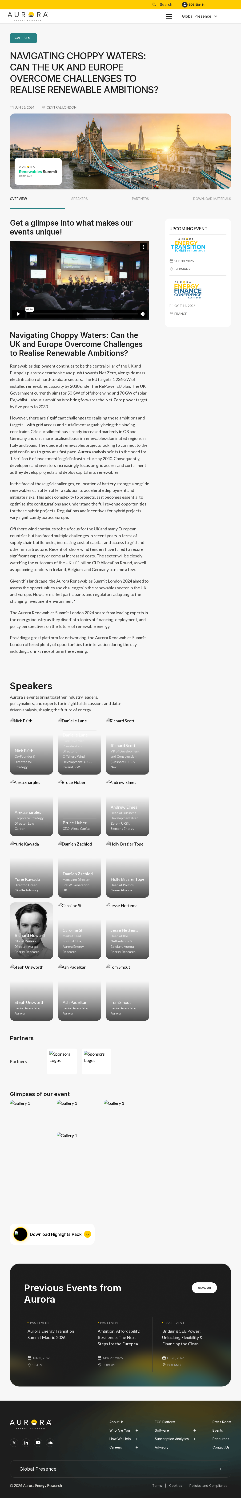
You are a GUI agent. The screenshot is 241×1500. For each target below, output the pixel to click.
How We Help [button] (120, 1439)
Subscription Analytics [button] (172, 1439)
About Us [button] (116, 1422)
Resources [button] (221, 1439)
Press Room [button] (222, 1422)
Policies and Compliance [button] (208, 1486)
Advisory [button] (162, 1447)
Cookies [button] (175, 1486)
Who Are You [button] (119, 1430)
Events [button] (218, 1430)
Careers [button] (115, 1447)
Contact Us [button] (221, 1447)
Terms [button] (157, 1486)
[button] (162, 4)
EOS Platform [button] (165, 1422)
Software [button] (162, 1430)
